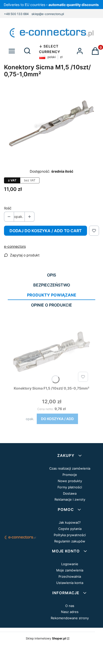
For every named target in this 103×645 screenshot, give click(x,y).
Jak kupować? (70, 522)
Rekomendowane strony (70, 618)
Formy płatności (70, 487)
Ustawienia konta (69, 583)
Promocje (69, 475)
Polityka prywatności (70, 535)
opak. (30, 419)
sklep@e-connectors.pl (48, 14)
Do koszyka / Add (57, 419)
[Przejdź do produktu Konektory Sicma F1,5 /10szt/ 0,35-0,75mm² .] (51, 352)
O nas (69, 606)
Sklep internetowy (46, 638)
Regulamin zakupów (69, 541)
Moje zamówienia (69, 570)
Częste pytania (70, 529)
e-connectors (15, 246)
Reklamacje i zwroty (69, 499)
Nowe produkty (70, 481)
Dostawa (69, 493)
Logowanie (69, 564)
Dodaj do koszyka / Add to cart (46, 230)
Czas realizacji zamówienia (69, 468)
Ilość (8, 208)
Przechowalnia (69, 576)
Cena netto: (45, 409)
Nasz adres (69, 612)
